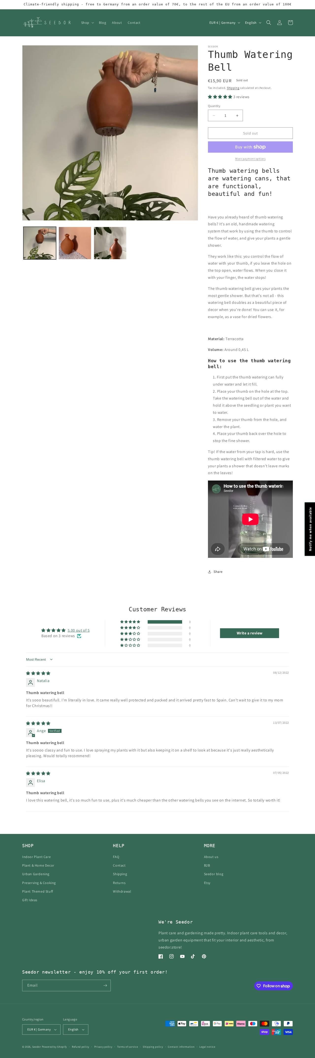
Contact (119, 865)
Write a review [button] (250, 633)
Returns (119, 883)
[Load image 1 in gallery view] (39, 243)
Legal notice (207, 1046)
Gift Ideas (29, 900)
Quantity (214, 106)
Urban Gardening (35, 874)
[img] (38, 673)
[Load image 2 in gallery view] (75, 243)
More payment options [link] (250, 159)
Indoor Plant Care (36, 857)
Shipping (233, 88)
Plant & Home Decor (38, 865)
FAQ (116, 857)
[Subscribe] (105, 985)
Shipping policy (153, 1046)
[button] (87, 22)
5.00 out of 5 (79, 630)
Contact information (181, 1046)
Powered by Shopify (54, 1046)
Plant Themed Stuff (37, 891)
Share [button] (218, 571)
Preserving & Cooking (39, 883)
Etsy (207, 883)
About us (211, 857)
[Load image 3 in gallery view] (110, 243)
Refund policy (80, 1046)
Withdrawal (122, 891)
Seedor (36, 1046)
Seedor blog (213, 874)
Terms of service (127, 1046)
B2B (207, 865)
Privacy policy (103, 1046)
